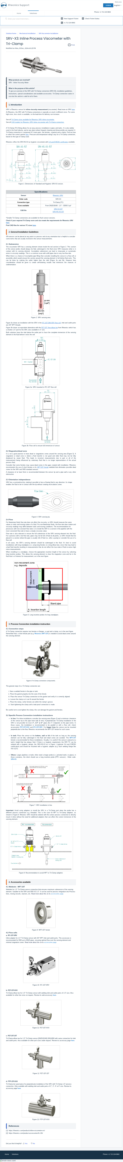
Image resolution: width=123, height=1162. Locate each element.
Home (19, 13)
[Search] (6, 19)
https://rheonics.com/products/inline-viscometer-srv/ (27, 1130)
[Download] (57, 570)
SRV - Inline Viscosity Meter (18, 82)
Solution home (11, 33)
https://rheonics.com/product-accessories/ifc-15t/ (26, 1133)
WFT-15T (51, 729)
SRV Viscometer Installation (48, 33)
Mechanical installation (27, 33)
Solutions (33, 13)
